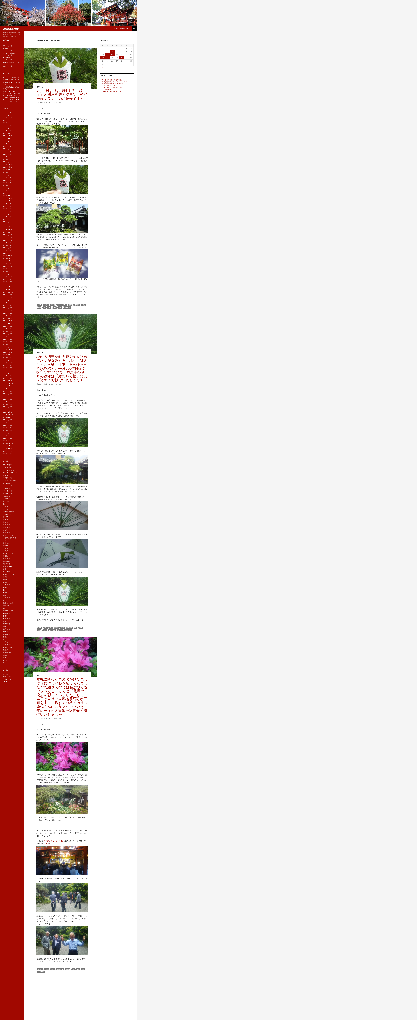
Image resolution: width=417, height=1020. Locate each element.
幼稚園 (5, 556)
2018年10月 (6, 355)
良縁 (4, 637)
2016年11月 (6, 414)
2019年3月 (6, 341)
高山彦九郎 (67, 307)
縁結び (5, 629)
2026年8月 (6, 112)
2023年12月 (6, 196)
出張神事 (5, 514)
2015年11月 (6, 446)
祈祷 (49, 307)
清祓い (5, 598)
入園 (4, 506)
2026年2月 (6, 128)
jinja (39, 305)
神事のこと (6, 611)
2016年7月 (6, 425)
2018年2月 (6, 375)
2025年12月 (6, 133)
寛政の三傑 (60, 969)
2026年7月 (6, 115)
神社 (54, 307)
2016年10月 (6, 417)
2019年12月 (6, 318)
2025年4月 (6, 154)
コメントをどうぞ (56, 102)
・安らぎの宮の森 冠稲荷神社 (111, 80)
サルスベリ (6, 44)
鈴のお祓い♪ (6, 77)
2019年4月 (6, 339)
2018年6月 (6, 365)
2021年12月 (6, 255)
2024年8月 (6, 175)
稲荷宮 (5, 618)
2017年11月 (6, 383)
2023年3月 (6, 219)
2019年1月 (6, 347)
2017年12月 (6, 381)
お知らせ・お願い (8, 472)
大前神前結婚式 (7, 538)
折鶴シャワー (7, 566)
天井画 (5, 543)
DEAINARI (6, 465)
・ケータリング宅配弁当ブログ (111, 91)
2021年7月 (6, 269)
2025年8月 (6, 143)
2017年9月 (6, 388)
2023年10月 (6, 201)
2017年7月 (6, 394)
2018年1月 (6, 378)
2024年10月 (6, 169)
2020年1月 (6, 315)
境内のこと (6, 535)
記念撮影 (5, 652)
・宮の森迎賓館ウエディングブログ (112, 84)
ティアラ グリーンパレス (53, 841)
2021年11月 (6, 258)
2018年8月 (6, 360)
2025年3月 (6, 156)
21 (122, 58)
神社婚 (5, 613)
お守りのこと (7, 470)
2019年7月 (6, 331)
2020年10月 (6, 292)
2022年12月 (6, 227)
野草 (4, 657)
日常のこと (39, 87)
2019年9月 (6, 326)
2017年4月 (6, 401)
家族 (4, 551)
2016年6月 (6, 428)
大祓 (4, 540)
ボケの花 (5, 491)
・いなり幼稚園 (105, 89)
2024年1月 (6, 193)
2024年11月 (6, 167)
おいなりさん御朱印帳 (9, 53)
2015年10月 (6, 448)
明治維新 (69, 627)
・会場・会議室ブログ (108, 86)
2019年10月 (6, 323)
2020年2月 (6, 313)
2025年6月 (6, 149)
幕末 (51, 627)
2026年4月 (6, 123)
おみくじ (5, 467)
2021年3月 (6, 279)
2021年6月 (6, 271)
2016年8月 (6, 422)
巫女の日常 (6, 553)
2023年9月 (6, 203)
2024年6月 (6, 180)
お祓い (46, 305)
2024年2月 (6, 190)
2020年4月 (6, 308)
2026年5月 (6, 120)
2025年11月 (6, 136)
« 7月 (102, 67)
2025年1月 (6, 162)
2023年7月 (6, 209)
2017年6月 (6, 396)
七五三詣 (5, 48)
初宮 (70, 305)
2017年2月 (6, 407)
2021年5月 (6, 274)
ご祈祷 (53, 305)
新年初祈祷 (6, 571)
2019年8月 (6, 328)
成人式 (5, 564)
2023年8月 (6, 206)
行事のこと (6, 647)
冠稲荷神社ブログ (11, 28)
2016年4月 (6, 433)
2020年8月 (6, 297)
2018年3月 (6, 373)
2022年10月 (6, 232)
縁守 (60, 307)
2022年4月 (6, 248)
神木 (39, 630)
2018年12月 (6, 349)
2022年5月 (6, 245)
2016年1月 (6, 441)
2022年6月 (6, 242)
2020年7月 (6, 300)
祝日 (4, 608)
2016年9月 (6, 420)
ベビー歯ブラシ (62, 305)
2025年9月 (6, 141)
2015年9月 (6, 451)
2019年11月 (6, 321)
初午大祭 (5, 517)
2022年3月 (6, 250)
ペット (5, 488)
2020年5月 (6, 305)
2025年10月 (6, 138)
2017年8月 (6, 391)
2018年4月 (6, 370)
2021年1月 (6, 284)
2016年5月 (6, 430)
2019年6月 (6, 334)
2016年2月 (6, 438)
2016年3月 (6, 435)
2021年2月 (6, 282)
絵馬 (4, 626)
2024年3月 (6, 188)
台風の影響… (7, 57)
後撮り (5, 558)
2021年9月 (6, 263)
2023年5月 (6, 214)
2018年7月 (6, 362)
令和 (4, 501)
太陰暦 (5, 545)
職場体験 (5, 634)
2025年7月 (6, 146)
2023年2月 (6, 222)
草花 (4, 642)
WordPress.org (7, 682)
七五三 (5, 496)
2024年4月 (6, 185)
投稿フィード (7, 676)
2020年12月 (6, 287)
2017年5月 (6, 399)
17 (103, 58)
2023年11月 (6, 198)
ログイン (5, 674)
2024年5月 (6, 183)
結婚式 (5, 624)
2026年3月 (6, 125)
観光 (4, 650)
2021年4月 (6, 276)
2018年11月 (6, 352)
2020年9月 (6, 295)
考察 (4, 631)
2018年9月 (6, 357)
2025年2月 (6, 159)
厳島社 (5, 527)
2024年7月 (6, 177)
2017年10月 (6, 386)
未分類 (5, 585)
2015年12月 (6, 443)
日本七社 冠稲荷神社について (121, 28)
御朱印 (62, 627)
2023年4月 (6, 216)
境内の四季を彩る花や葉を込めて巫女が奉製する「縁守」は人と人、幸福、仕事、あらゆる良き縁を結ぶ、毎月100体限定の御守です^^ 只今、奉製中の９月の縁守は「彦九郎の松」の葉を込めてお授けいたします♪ (61, 368)
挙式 (4, 569)
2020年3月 (6, 310)
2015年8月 (6, 454)
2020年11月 (6, 289)
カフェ (5, 483)
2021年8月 (6, 266)
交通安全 (5, 499)
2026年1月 (6, 130)
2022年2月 (6, 253)
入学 (4, 509)
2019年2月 (6, 344)
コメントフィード (8, 679)
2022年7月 (6, 240)
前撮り (5, 525)
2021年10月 (6, 261)
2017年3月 (6, 404)
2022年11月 (6, 229)
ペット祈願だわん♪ (8, 82)
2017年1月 (6, 409)
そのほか (5, 478)
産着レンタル (7, 603)
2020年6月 (6, 302)
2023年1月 (6, 224)
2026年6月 (6, 117)
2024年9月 (6, 172)
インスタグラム (7, 480)
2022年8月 (6, 237)
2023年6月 (6, 211)
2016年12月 (6, 412)
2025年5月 (6, 151)
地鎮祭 (5, 532)
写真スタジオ (7, 512)
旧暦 (4, 577)
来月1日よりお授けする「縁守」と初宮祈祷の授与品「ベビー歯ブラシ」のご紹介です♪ (61, 94)
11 (107, 55)
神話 (4, 616)
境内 (83, 305)
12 (112, 55)
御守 (39, 307)
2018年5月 (6, 368)
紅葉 (4, 621)
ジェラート (6, 485)
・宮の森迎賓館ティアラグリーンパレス (114, 82)
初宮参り (77, 305)
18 (107, 58)
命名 (4, 530)
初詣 (4, 522)
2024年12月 (6, 164)
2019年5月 (6, 336)
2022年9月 (6, 235)
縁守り (60, 630)
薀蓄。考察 (6, 644)
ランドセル (6, 493)
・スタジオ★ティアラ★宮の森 (111, 88)
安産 (4, 548)
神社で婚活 (52, 630)
